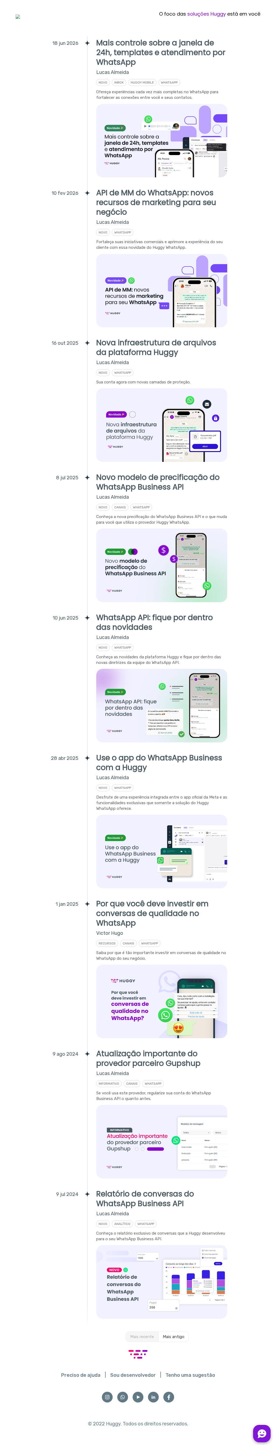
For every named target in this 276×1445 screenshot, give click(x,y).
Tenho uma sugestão (190, 1375)
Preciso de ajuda (81, 1375)
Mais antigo (173, 1336)
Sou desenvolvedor (133, 1375)
